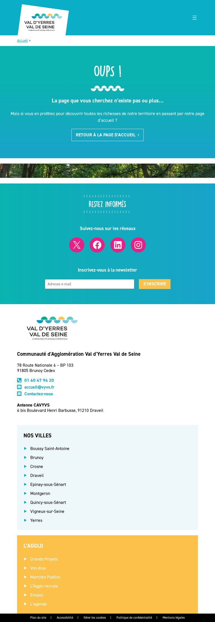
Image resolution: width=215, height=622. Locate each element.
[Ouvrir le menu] (194, 17)
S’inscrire (154, 284)
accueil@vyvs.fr (39, 387)
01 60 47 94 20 (39, 380)
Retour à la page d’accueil (105, 135)
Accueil (22, 40)
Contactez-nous (38, 394)
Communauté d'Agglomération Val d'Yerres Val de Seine (79, 353)
